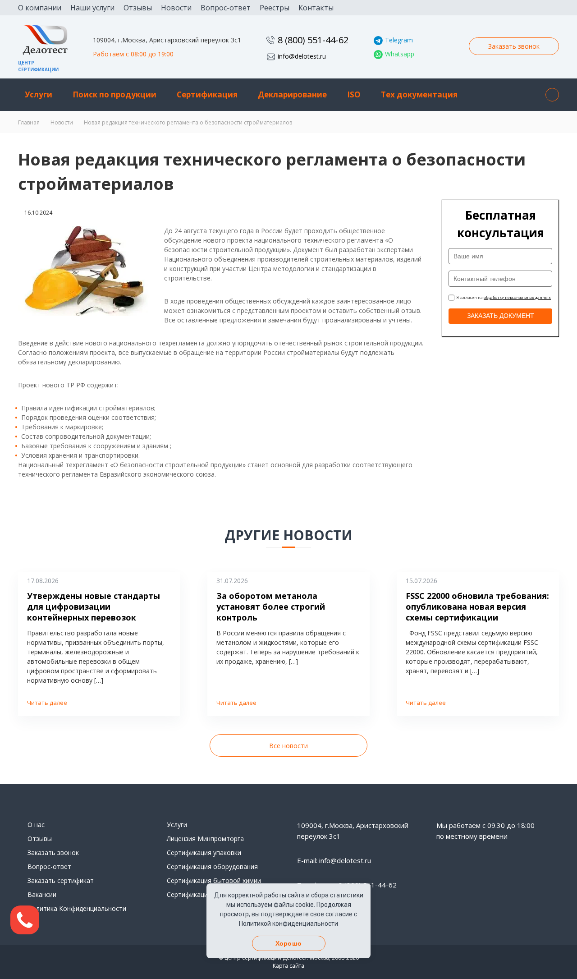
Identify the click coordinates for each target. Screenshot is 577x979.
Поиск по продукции (114, 94)
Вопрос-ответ (226, 8)
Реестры (274, 8)
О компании (39, 8)
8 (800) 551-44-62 (313, 40)
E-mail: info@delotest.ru (334, 860)
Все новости (288, 745)
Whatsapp (399, 54)
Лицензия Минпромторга (205, 838)
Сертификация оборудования (212, 866)
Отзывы (138, 8)
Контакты (316, 8)
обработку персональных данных (517, 297)
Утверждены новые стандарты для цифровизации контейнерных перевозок (93, 606)
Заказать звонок (514, 46)
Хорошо (288, 943)
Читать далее (47, 703)
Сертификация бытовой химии (214, 880)
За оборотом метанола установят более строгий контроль (270, 606)
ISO (354, 94)
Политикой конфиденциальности (288, 923)
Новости (176, 8)
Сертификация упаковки (204, 852)
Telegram (399, 40)
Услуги (38, 94)
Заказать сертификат (60, 880)
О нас (36, 824)
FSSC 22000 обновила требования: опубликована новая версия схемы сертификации (477, 606)
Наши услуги (92, 8)
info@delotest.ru (302, 56)
